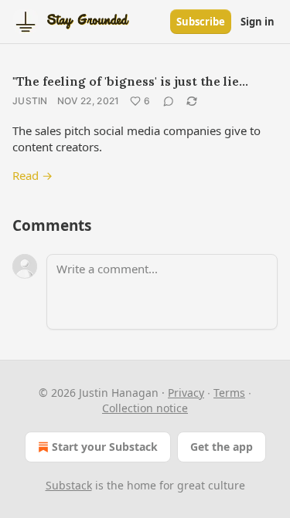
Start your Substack (105, 446)
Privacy (186, 392)
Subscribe (200, 22)
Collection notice (145, 408)
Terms (229, 392)
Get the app (221, 446)
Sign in (258, 22)
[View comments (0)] (169, 101)
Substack (69, 485)
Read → (32, 175)
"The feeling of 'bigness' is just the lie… (130, 81)
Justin (30, 101)
